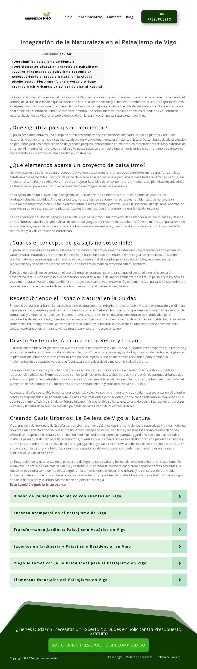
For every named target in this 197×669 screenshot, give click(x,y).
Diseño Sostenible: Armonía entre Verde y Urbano (54, 81)
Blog (129, 17)
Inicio (68, 17)
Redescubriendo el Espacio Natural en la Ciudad (52, 76)
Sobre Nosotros (90, 17)
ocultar (66, 54)
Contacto (114, 17)
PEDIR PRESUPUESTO (159, 16)
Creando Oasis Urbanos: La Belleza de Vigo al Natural (57, 86)
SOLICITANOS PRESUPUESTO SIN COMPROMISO (98, 645)
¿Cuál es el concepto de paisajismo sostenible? (51, 71)
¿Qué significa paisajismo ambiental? (43, 61)
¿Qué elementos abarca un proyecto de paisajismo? (55, 66)
